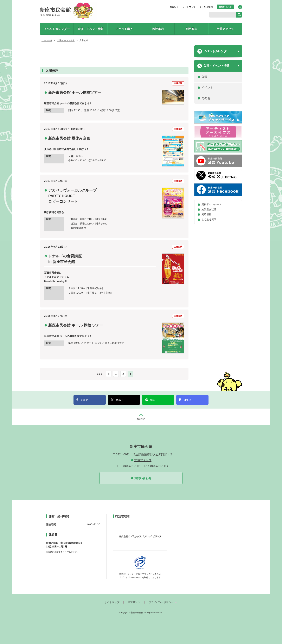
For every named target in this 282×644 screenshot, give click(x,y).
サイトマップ (189, 7)
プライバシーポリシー (161, 602)
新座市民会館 (69, 11)
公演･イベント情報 (66, 40)
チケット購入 (124, 29)
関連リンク (134, 602)
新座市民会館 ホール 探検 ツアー (75, 325)
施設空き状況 (208, 209)
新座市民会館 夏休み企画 (69, 138)
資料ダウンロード (211, 204)
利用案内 (191, 29)
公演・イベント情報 (91, 29)
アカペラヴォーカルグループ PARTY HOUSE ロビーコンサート (72, 195)
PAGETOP (141, 417)
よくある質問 (206, 7)
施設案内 (158, 29)
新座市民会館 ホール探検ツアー (74, 92)
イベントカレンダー (57, 29)
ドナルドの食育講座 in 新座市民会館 (65, 259)
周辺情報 (206, 214)
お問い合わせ (225, 7)
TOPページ (46, 40)
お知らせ (174, 7)
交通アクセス (225, 29)
